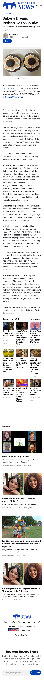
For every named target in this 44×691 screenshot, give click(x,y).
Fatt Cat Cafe (8, 88)
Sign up (7, 622)
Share (7, 41)
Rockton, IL (7, 14)
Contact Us (30, 626)
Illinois (20, 626)
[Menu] (41, 5)
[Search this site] (37, 5)
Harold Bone (14, 35)
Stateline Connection (28, 630)
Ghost (26, 635)
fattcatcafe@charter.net (13, 97)
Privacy (12, 626)
